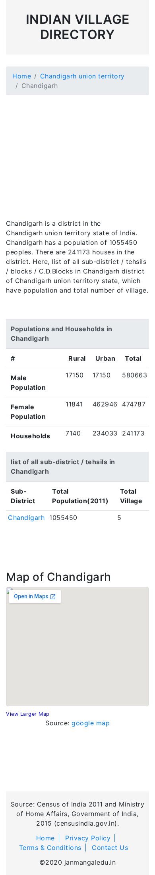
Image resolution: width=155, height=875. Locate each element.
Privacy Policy (87, 838)
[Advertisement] (77, 152)
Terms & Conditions (50, 848)
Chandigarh (26, 517)
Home (21, 76)
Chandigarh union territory (82, 76)
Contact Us (110, 848)
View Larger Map (28, 714)
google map (91, 723)
